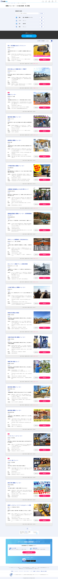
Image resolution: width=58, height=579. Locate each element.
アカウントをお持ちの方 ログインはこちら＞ (29, 554)
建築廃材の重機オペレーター (14, 140)
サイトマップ (21, 571)
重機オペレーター (12, 94)
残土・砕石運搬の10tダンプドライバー (17, 45)
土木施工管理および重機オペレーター (16, 287)
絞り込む (42, 13)
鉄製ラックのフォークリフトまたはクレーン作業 (19, 505)
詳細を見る (44, 59)
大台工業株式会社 (10, 167)
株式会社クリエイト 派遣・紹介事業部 (14, 241)
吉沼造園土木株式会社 (11, 191)
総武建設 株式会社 (11, 314)
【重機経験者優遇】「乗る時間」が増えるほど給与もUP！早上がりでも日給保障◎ (19, 392)
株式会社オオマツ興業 (11, 96)
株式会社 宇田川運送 (11, 437)
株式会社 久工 (10, 289)
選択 (41, 17)
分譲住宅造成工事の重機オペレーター (16, 337)
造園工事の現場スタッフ (13, 361)
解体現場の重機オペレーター (14, 387)
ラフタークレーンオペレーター (15, 435)
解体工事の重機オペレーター (14, 482)
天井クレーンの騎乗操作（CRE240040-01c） (18, 239)
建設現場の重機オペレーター (14, 117)
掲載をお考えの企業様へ (44, 571)
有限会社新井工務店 (11, 412)
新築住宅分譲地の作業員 (13, 312)
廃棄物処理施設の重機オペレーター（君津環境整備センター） (19, 214)
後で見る (36, 59)
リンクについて (16, 571)
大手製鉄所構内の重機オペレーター (16, 165)
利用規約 (12, 571)
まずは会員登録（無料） (29, 552)
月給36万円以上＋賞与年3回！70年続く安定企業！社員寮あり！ (17, 465)
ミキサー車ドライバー (13, 460)
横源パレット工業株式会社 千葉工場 (13, 507)
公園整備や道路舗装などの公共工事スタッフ (18, 189)
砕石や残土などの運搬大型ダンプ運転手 (17, 69)
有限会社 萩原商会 (11, 484)
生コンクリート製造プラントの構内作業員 (18, 264)
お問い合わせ (38, 571)
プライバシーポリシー (26, 571)
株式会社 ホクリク (11, 47)
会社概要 (34, 571)
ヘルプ (31, 571)
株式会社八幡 (10, 142)
